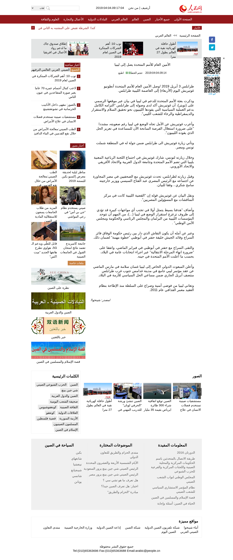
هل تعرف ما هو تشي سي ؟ (120, 480)
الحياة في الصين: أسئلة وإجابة (176, 503)
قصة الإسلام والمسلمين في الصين (58, 361)
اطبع (121, 72)
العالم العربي (119, 19)
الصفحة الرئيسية (189, 35)
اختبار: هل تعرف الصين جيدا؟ (119, 486)
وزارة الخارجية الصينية (78, 527)
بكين (79, 452)
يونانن (78, 481)
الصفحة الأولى (183, 19)
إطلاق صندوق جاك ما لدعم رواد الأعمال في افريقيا (55, 48)
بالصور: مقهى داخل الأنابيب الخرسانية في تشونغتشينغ (58, 107)
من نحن (133, 8)
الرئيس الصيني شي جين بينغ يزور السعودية (111, 468)
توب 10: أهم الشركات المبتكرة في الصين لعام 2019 (54, 78)
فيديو (102, 28)
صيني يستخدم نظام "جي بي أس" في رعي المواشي (73, 212)
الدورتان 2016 (186, 452)
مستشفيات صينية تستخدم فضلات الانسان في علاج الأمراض (54, 119)
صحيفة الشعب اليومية (64, 401)
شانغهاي (76, 458)
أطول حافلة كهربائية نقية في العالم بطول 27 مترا (99, 405)
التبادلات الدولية (97, 19)
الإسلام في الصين (66, 429)
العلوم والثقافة (50, 19)
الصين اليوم (169, 532)
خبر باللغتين (58, 337)
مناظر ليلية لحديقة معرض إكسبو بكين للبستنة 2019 (73, 176)
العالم (135, 19)
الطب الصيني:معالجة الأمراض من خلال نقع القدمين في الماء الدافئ (54, 131)
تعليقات (114, 28)
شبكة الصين (132, 527)
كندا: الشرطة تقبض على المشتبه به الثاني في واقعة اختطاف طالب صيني (54, 28)
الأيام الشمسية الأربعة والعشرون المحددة (112, 463)
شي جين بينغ (70, 390)
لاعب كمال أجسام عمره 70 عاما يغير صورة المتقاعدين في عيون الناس (55, 92)
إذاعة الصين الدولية (109, 527)
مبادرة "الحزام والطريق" (122, 492)
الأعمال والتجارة (73, 19)
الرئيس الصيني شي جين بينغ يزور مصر (113, 474)
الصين (147, 19)
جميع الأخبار (162, 19)
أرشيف (145, 8)
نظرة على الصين (58, 287)
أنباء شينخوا (191, 527)
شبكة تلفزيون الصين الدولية (162, 527)
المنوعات (128, 28)
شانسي (77, 476)
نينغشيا (77, 464)
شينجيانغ (76, 470)
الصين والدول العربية (58, 312)
